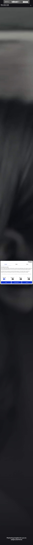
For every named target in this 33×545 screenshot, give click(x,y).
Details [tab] (17, 264)
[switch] (12, 279)
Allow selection (16, 282)
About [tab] (27, 264)
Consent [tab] (6, 264)
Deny (6, 282)
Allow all (27, 282)
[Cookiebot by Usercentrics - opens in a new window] (28, 262)
